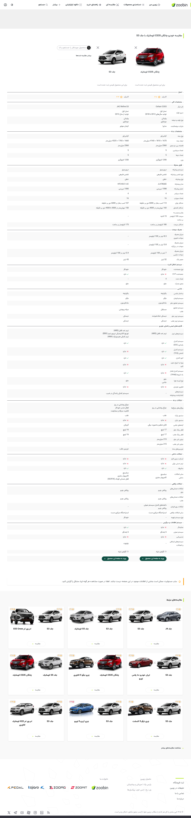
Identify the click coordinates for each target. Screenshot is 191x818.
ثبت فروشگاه (178, 783)
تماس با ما (179, 793)
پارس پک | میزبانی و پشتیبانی (139, 784)
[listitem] (155, 628)
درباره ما (180, 799)
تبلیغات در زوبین (177, 788)
